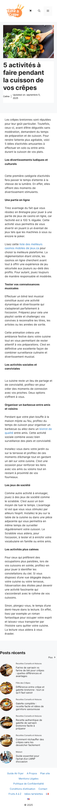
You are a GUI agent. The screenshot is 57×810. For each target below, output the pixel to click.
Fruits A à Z (15, 793)
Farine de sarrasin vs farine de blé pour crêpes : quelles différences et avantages (30, 672)
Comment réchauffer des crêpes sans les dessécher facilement (30, 742)
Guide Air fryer (15, 773)
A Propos (32, 773)
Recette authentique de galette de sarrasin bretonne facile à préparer (29, 724)
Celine (6, 96)
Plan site (45, 773)
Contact (42, 788)
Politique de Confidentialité (28, 783)
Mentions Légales (28, 778)
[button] (39, 11)
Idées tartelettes (33, 793)
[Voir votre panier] (30, 11)
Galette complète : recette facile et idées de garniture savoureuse (30, 706)
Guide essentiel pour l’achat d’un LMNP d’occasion (27, 758)
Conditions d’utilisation (22, 788)
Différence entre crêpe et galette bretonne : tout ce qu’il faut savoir (30, 689)
